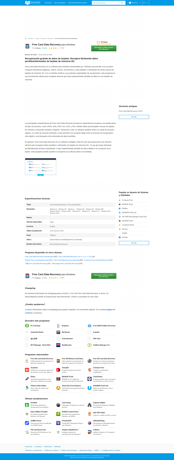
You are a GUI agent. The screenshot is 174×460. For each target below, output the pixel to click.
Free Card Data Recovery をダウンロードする (75, 256)
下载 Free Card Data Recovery (36, 263)
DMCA (96, 450)
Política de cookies (51, 450)
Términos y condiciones (33, 450)
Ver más (134, 117)
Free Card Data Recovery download (66, 260)
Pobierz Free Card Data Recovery (37, 260)
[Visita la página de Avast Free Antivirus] (103, 43)
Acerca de (28, 446)
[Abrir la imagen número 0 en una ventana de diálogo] (40, 167)
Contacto (38, 446)
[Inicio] (26, 38)
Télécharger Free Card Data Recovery (65, 263)
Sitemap (57, 446)
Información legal (85, 450)
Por (36, 48)
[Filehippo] (32, 3)
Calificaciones (60, 3)
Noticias (48, 3)
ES (144, 3)
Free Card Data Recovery (53, 44)
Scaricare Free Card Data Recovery (97, 260)
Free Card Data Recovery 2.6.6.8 (130, 111)
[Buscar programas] (122, 3)
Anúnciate (48, 446)
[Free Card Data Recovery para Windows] (27, 46)
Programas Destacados (77, 3)
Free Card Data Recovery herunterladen (39, 256)
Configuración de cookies (111, 450)
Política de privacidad (69, 450)
